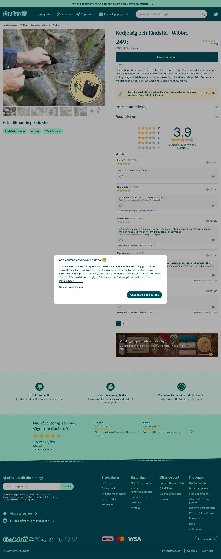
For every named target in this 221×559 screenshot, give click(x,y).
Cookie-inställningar (71, 287)
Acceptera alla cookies (144, 295)
